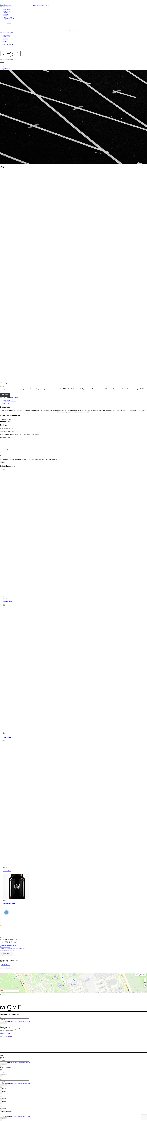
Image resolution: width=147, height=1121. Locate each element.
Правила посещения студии (8, 945)
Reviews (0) (6, 403)
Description (6, 400)
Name (2, 453)
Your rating (3, 437)
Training (21, 397)
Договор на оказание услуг (8, 950)
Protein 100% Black (9, 903)
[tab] (75, 400)
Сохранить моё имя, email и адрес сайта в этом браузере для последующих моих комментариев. (29, 459)
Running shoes (7, 601)
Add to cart (5, 394)
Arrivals (13, 397)
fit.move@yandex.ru (6, 968)
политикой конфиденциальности (20, 1021)
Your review (4, 450)
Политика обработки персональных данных (13, 948)
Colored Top (7, 871)
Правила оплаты (5, 947)
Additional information (9, 401)
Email (2, 456)
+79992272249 (5, 965)
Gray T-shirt (7, 737)
